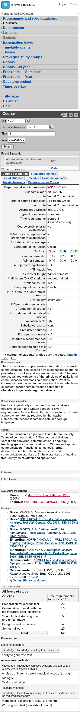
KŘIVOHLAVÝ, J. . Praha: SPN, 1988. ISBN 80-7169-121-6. (43, 563)
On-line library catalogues (30, 580)
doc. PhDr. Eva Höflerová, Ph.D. (49, 495)
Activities (8, 472)
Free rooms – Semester (22, 72)
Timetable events (17, 47)
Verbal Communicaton (61, 170)
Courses (10, 23)
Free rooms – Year (17, 77)
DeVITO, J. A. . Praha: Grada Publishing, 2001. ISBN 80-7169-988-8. (43, 533)
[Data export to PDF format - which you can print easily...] (64, 115)
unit (3, 120)
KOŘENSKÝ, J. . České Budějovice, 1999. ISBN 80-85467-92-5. (43, 553)
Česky (73, 4)
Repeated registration (31, 265)
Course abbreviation (13, 127)
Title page (11, 96)
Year (4, 140)
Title (4, 133)
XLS (13, 358)
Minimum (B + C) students (28, 278)
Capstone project (17, 81)
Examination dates (18, 42)
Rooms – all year (16, 67)
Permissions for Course (43, 182)
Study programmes (43, 173)
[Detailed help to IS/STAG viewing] (76, 115)
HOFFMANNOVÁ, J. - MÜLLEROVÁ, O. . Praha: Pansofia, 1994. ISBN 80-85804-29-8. (43, 543)
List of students (13, 178)
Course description (15, 173)
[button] (5, 5)
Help (6, 106)
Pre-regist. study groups (22, 57)
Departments (13, 28)
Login (62, 4)
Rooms (9, 62)
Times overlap (14, 86)
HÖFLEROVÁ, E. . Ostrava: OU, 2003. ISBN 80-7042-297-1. (44, 523)
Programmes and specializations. (30, 18)
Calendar (10, 101)
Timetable (32, 178)
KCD (50, 187)
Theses (9, 52)
